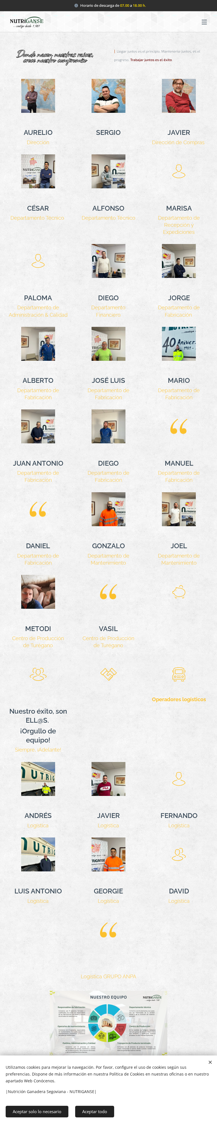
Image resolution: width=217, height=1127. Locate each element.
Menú (204, 21)
